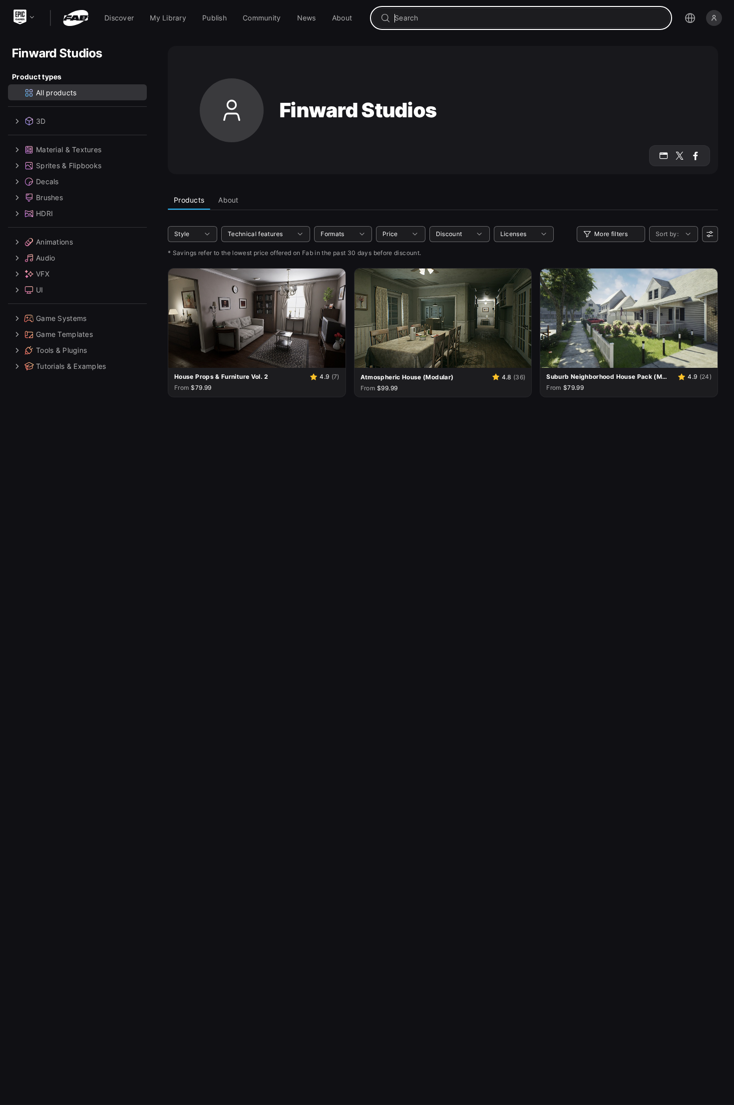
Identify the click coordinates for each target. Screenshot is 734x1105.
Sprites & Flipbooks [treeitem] (68, 165)
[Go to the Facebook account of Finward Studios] (696, 156)
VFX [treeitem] (42, 274)
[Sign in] (714, 18)
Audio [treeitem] (45, 258)
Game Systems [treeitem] (61, 318)
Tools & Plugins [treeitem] (61, 350)
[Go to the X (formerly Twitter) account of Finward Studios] (680, 156)
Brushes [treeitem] (49, 197)
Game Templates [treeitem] (64, 334)
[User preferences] (710, 234)
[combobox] (528, 18)
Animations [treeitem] (54, 242)
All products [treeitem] (56, 92)
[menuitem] (119, 18)
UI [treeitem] (39, 289)
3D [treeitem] (41, 121)
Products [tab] (189, 200)
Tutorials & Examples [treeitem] (71, 366)
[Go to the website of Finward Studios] (664, 156)
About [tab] (228, 200)
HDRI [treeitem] (44, 213)
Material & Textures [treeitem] (68, 149)
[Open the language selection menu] (690, 18)
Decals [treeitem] (47, 181)
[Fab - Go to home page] (75, 18)
